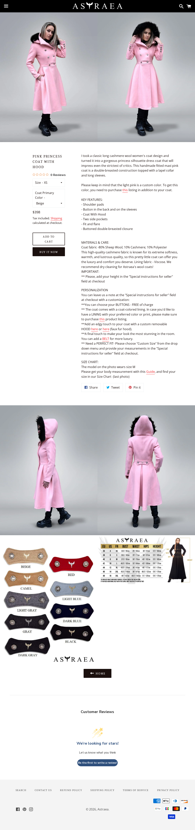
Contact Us (43, 790)
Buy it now (48, 252)
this (125, 190)
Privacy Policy (168, 790)
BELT (105, 339)
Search (21, 790)
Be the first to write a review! (97, 763)
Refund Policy (71, 790)
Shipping (56, 218)
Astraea (103, 809)
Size (38, 182)
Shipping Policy (102, 790)
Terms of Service (136, 790)
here (94, 329)
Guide (150, 372)
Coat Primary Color (44, 195)
